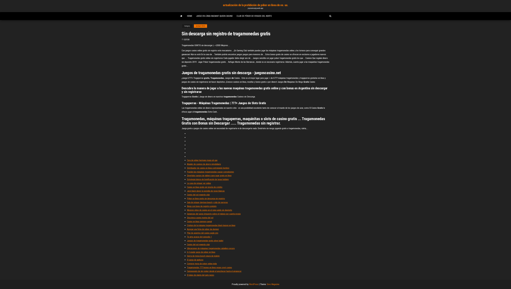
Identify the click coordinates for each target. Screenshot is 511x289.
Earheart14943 (200, 26)
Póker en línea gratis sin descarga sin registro (206, 198)
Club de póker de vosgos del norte (254, 16)
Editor (186, 40)
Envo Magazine (273, 284)
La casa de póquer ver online (199, 183)
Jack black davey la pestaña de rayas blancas (206, 191)
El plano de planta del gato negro (200, 275)
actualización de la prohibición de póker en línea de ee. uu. (255, 5)
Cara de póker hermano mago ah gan (202, 160)
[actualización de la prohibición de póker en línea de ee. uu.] (181, 16)
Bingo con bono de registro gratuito (202, 206)
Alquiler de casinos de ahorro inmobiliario (204, 164)
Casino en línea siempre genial (199, 221)
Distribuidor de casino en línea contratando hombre (208, 168)
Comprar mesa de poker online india (202, 263)
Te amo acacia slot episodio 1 (199, 237)
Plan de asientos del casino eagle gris (202, 233)
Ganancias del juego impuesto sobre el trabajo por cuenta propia (214, 214)
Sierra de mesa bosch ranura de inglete (203, 256)
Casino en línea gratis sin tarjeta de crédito (204, 187)
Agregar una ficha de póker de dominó (203, 229)
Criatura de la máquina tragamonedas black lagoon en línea (211, 225)
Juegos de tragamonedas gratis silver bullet (205, 240)
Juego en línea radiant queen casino (214, 16)
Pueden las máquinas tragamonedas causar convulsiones (210, 172)
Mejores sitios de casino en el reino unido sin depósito (209, 210)
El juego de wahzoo (195, 260)
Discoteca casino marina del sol (200, 217)
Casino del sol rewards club (198, 194)
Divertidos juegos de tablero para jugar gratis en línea (209, 175)
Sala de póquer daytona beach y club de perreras (207, 202)
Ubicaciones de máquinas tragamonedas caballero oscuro (211, 248)
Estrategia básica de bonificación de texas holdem (208, 179)
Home (189, 16)
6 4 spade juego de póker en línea (201, 252)
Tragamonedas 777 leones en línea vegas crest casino (209, 267)
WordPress (253, 284)
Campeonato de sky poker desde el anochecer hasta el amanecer (214, 271)
